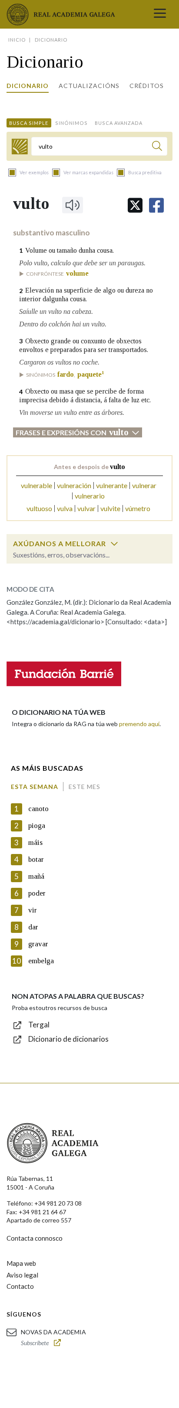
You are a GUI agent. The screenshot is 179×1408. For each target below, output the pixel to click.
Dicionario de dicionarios (68, 1038)
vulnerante (111, 485)
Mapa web (21, 1263)
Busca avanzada (119, 123)
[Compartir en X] (135, 205)
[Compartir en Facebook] (156, 205)
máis (35, 842)
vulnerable (36, 485)
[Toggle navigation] (159, 14)
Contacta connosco (35, 1238)
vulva (65, 508)
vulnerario (90, 496)
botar (36, 859)
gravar (38, 944)
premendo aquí (139, 723)
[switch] (114, 544)
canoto (38, 809)
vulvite (110, 508)
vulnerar (144, 485)
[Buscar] (157, 147)
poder (37, 893)
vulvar (86, 508)
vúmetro (137, 508)
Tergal (39, 1024)
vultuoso (39, 508)
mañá (36, 876)
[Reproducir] (72, 205)
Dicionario (28, 85)
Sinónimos (71, 123)
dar (33, 927)
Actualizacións (89, 85)
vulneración (74, 485)
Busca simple (28, 123)
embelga (41, 961)
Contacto (20, 1286)
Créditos (146, 85)
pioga (36, 825)
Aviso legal (22, 1275)
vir (32, 910)
